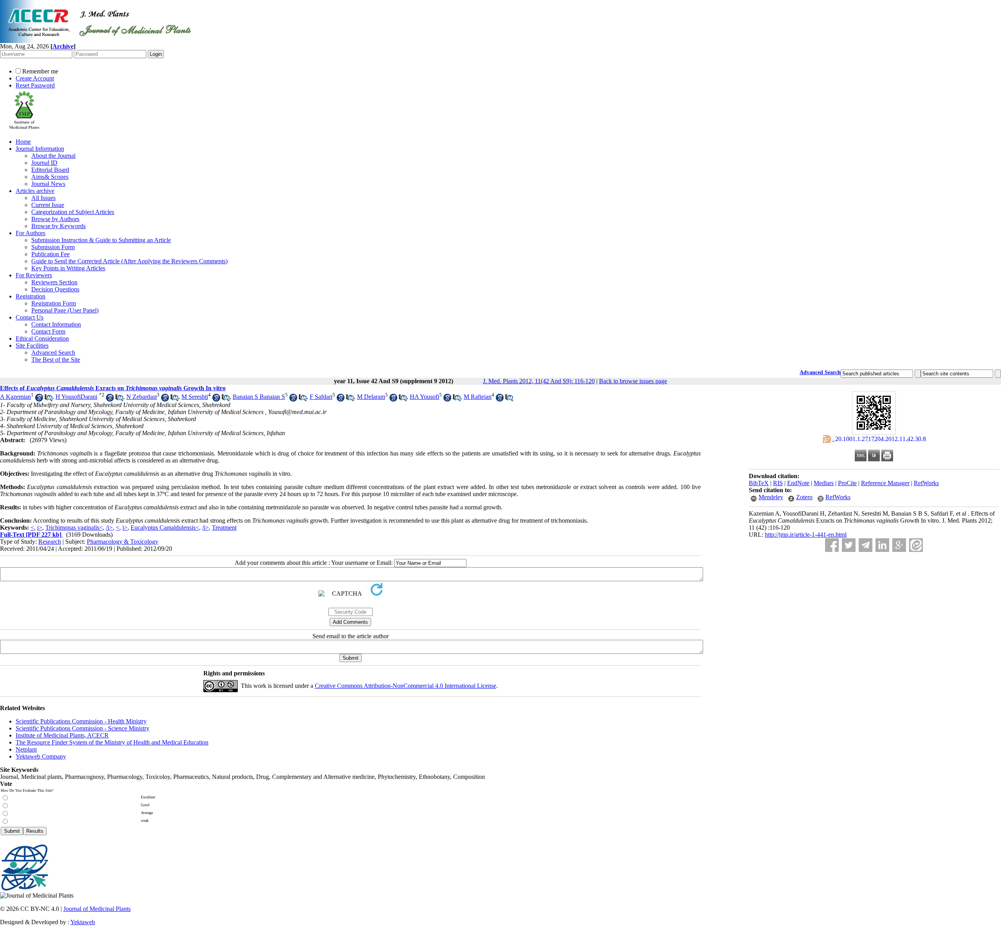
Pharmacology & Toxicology (122, 541)
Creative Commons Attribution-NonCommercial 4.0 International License (405, 685)
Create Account (35, 78)
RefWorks (926, 483)
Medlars (824, 483)
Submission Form (53, 247)
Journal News (48, 183)
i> (39, 527)
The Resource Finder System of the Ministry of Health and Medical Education (112, 742)
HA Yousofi (424, 396)
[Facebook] (832, 545)
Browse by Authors (55, 219)
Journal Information (40, 148)
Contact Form (48, 331)
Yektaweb (82, 922)
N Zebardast (141, 396)
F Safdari (321, 396)
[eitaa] (916, 545)
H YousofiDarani (76, 396)
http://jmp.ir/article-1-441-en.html (806, 534)
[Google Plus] (899, 545)
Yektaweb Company (41, 756)
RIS (778, 483)
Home (23, 141)
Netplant (26, 749)
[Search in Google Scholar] (39, 399)
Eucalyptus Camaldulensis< (165, 527)
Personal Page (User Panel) (65, 310)
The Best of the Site (55, 359)
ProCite (847, 483)
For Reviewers (34, 275)
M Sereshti (194, 396)
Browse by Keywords (58, 226)
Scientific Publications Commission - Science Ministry (82, 728)
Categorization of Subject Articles (72, 212)
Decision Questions (55, 289)
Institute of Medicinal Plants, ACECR (62, 735)
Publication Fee (50, 254)
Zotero (804, 497)
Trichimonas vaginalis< (74, 527)
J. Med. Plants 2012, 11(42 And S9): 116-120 (539, 381)
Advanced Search (53, 352)
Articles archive (35, 190)
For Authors (30, 233)
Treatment (224, 527)
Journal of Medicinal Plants (97, 908)
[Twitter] (849, 545)
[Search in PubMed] (48, 399)
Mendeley (771, 497)
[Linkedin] (882, 545)
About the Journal (53, 155)
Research (49, 541)
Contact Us (29, 317)
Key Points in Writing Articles (68, 268)
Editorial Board (50, 169)
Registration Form (53, 303)
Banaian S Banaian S (259, 396)
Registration (30, 296)
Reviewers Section (54, 282)
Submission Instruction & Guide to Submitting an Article (101, 240)
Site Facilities (32, 345)
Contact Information (56, 324)
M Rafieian (478, 396)
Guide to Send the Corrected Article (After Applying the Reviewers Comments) (129, 261)
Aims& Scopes (49, 176)
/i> (109, 527)
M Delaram (371, 396)
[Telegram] (865, 545)
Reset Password (35, 85)
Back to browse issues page (633, 381)
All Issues (43, 198)
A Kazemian (15, 396)
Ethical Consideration (42, 338)
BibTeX (759, 483)
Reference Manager (885, 483)
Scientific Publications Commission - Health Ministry (81, 721)
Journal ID (44, 162)
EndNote (798, 483)
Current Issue (47, 205)
